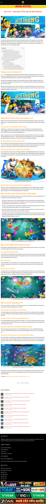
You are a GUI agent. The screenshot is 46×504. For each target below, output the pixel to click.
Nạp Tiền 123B (4, 476)
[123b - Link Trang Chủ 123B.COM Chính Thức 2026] (23, 2)
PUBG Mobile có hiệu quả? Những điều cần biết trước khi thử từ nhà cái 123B (19, 393)
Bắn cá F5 (3, 74)
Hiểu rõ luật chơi (6, 61)
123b (43, 43)
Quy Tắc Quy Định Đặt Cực (6, 447)
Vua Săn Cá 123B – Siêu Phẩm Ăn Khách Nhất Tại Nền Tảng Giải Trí (17, 426)
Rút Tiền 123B (3, 478)
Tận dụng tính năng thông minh (9, 60)
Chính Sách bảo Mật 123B (6, 468)
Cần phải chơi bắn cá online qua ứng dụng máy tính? (12, 66)
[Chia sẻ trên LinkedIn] (28, 383)
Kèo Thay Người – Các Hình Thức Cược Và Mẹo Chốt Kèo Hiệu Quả (17, 400)
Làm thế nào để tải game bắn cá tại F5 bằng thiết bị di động (14, 68)
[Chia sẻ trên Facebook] (20, 383)
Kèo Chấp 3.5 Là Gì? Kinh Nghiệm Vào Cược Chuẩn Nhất (15, 408)
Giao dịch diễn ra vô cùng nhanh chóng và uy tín (12, 52)
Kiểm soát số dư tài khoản (8, 62)
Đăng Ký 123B (3, 472)
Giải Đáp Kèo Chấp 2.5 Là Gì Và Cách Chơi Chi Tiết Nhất (15, 404)
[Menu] (1, 2)
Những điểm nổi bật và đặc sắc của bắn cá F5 (10, 51)
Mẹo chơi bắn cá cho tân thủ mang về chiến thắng (11, 57)
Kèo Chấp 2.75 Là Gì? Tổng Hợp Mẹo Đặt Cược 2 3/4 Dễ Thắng (16, 397)
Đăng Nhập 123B (4, 474)
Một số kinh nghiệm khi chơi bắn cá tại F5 (10, 58)
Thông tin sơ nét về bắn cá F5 (7, 50)
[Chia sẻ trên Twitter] (22, 383)
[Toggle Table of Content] (22, 48)
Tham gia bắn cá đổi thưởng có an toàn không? (12, 65)
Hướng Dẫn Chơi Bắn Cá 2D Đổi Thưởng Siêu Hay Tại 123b (17, 376)
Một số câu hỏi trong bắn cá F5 (8, 64)
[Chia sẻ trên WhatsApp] (18, 383)
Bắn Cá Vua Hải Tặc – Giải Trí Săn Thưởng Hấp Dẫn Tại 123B (16, 419)
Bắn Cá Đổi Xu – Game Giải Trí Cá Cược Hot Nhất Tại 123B (15, 415)
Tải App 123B (3, 480)
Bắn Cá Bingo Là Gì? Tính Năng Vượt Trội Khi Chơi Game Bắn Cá (16, 422)
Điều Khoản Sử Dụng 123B (6, 470)
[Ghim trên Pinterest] (26, 383)
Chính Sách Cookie (4, 449)
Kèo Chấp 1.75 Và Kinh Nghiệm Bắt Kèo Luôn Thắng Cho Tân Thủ (16, 411)
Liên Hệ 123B (3, 451)
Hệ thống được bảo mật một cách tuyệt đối (11, 53)
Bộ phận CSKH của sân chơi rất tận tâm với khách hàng (13, 56)
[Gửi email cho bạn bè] (24, 383)
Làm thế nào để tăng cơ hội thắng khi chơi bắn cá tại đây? (13, 67)
